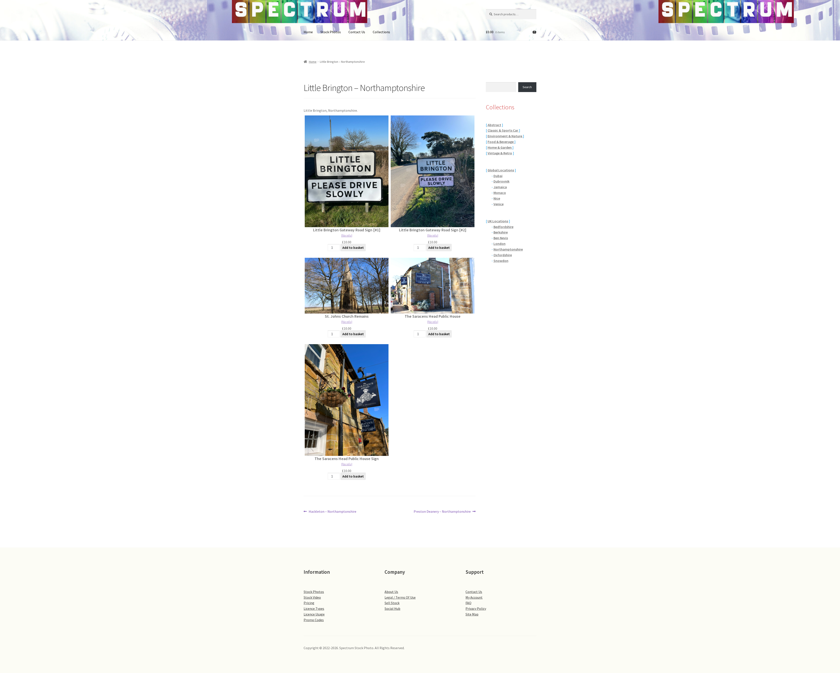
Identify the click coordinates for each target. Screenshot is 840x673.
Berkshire (501, 232)
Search (527, 87)
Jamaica (500, 187)
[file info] (346, 235)
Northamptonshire (508, 249)
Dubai (498, 176)
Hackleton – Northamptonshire (332, 511)
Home (308, 32)
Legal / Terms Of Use (400, 597)
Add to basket (353, 247)
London (500, 243)
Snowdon (501, 260)
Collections (381, 32)
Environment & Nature (505, 136)
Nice (497, 198)
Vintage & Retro (500, 153)
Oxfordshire (503, 255)
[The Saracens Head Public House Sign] (346, 400)
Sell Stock (392, 603)
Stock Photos (330, 32)
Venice (499, 204)
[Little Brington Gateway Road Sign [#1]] (346, 171)
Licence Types (314, 608)
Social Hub (392, 608)
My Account (474, 597)
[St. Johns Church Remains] (346, 286)
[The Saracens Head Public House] (432, 286)
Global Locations (501, 170)
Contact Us (356, 32)
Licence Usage (314, 614)
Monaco (500, 192)
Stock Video (312, 597)
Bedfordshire (503, 227)
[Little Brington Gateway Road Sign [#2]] (432, 171)
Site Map (472, 614)
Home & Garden (500, 147)
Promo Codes (314, 620)
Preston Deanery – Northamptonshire (442, 511)
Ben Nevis (501, 238)
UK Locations (498, 221)
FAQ (468, 603)
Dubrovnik (501, 181)
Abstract (494, 125)
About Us (391, 591)
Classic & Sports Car (503, 130)
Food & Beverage (501, 141)
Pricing (309, 603)
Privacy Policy (476, 608)
